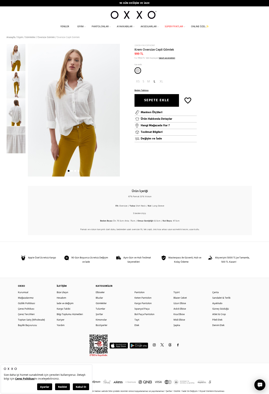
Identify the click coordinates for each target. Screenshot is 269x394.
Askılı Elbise (179, 309)
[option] (17, 57)
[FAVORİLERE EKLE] (188, 100)
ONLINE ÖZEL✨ (200, 26)
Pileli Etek (217, 320)
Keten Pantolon (143, 298)
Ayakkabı (217, 303)
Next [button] (29, 110)
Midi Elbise (179, 320)
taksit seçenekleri (167, 58)
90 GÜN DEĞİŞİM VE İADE (134, 3)
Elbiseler (100, 292)
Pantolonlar (100, 26)
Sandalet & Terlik (221, 298)
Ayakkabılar (124, 26)
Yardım (60, 325)
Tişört (176, 292)
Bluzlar (99, 298)
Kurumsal (23, 292)
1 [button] (69, 171)
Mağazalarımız (25, 298)
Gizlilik (177, 391)
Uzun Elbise (179, 303)
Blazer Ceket (180, 298)
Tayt (136, 320)
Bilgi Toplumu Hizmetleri (70, 314)
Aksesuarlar (149, 26)
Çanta (215, 292)
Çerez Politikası (26, 309)
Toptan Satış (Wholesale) (31, 320)
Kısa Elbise (179, 314)
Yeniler (64, 26)
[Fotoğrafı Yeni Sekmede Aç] (117, 46)
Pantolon (139, 292)
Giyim (80, 26)
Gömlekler (30, 37)
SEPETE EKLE (156, 100)
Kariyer (60, 320)
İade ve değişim (65, 303)
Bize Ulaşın (62, 292)
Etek (136, 325)
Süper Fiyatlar (174, 26)
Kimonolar (101, 320)
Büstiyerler (101, 325)
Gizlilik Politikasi (26, 303)
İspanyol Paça (142, 309)
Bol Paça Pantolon (144, 314)
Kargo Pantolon (143, 303)
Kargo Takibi (63, 309)
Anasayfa (10, 37)
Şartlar (169, 391)
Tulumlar (100, 309)
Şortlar (99, 314)
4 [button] (78, 171)
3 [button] (75, 171)
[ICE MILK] (137, 70)
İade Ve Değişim (190, 391)
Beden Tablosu (141, 90)
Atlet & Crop (219, 314)
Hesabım (61, 298)
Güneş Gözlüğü (220, 309)
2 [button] (72, 171)
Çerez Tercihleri (26, 314)
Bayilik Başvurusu (27, 325)
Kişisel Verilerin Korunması (212, 391)
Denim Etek (218, 325)
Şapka (176, 325)
